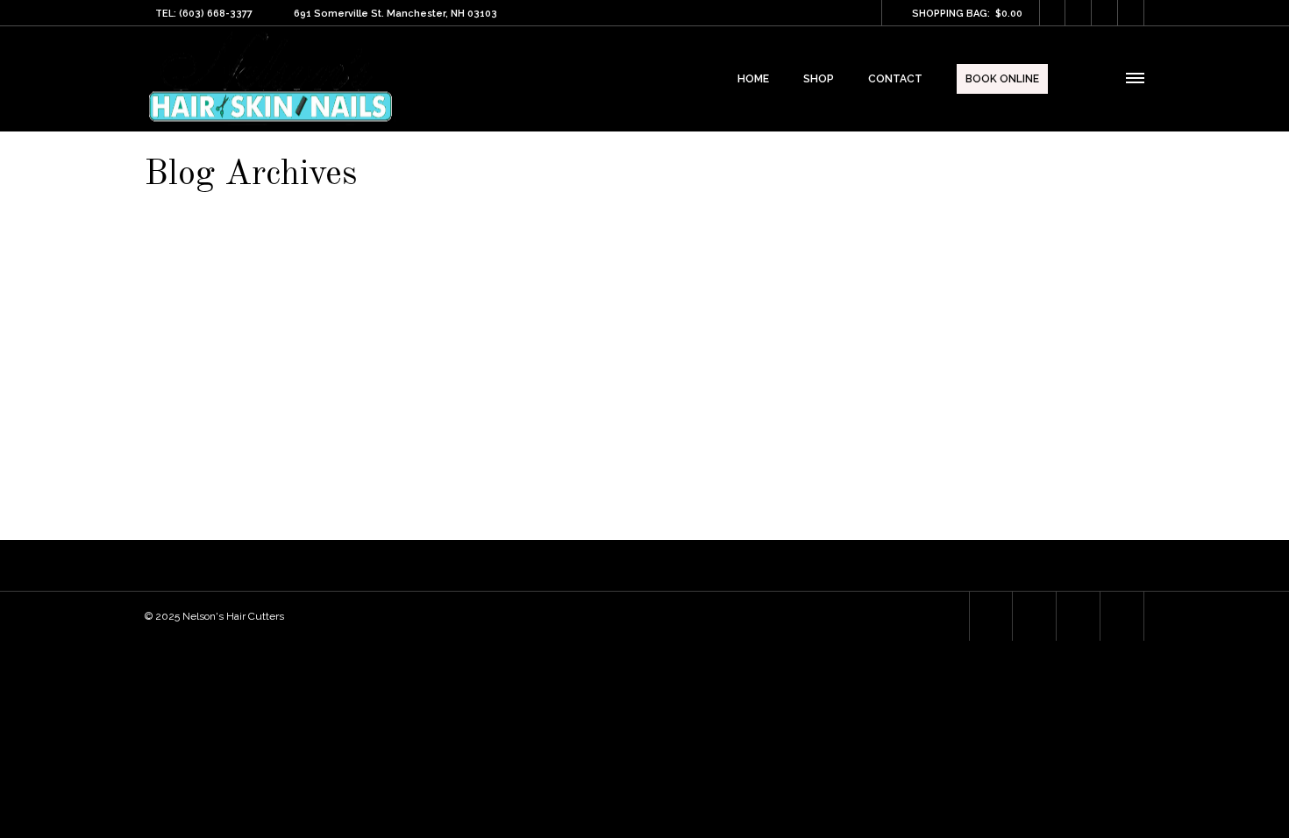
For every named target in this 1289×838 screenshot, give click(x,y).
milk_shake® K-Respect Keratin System (380, 305)
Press (196, 265)
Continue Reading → (1089, 431)
